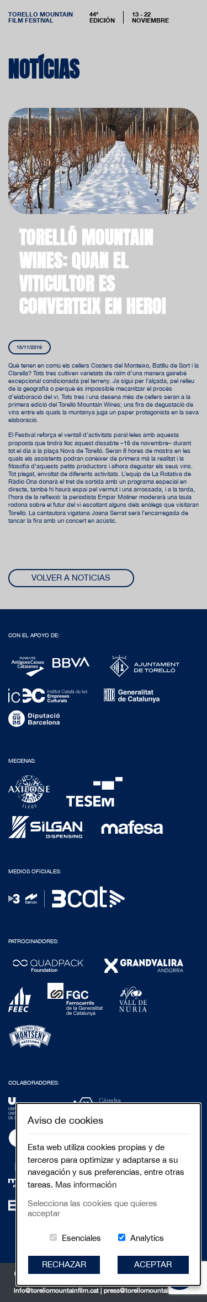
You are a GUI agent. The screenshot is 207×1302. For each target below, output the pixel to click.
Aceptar (153, 1264)
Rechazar (64, 1264)
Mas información (85, 1184)
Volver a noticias (70, 577)
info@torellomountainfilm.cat (57, 1290)
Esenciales (81, 1238)
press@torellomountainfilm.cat (148, 1290)
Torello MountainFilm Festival (40, 17)
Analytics (147, 1238)
